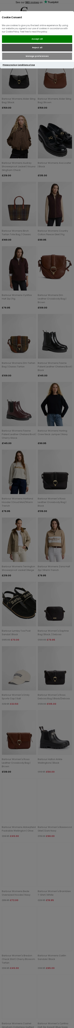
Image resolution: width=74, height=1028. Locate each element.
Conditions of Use (26, 65)
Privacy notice (10, 65)
